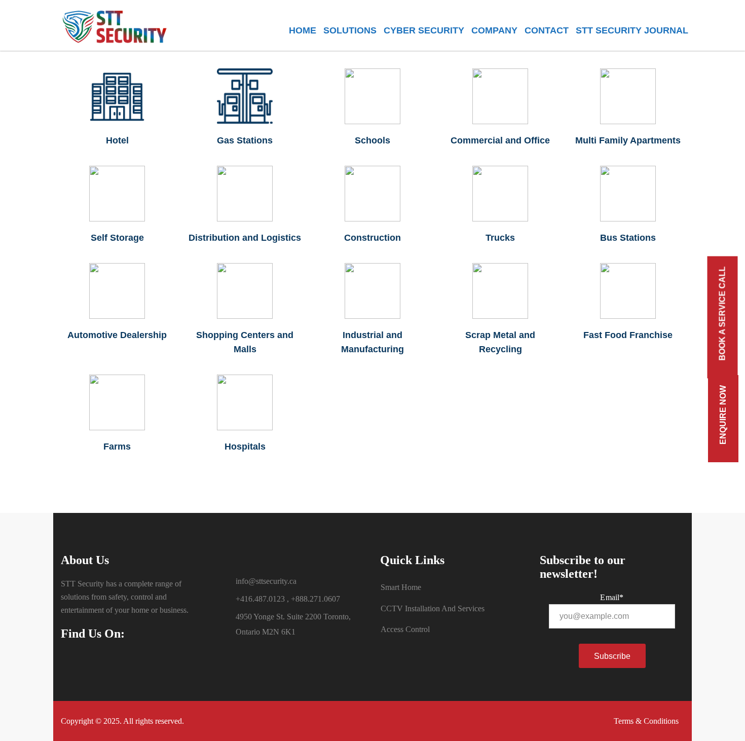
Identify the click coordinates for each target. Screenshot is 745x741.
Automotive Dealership (117, 335)
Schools (372, 140)
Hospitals (245, 446)
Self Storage (117, 238)
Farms (117, 446)
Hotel (117, 140)
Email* (611, 597)
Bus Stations (628, 238)
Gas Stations (245, 140)
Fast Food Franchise (628, 335)
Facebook (73, 664)
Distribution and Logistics (245, 238)
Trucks (500, 238)
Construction (372, 238)
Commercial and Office (500, 140)
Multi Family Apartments (628, 140)
